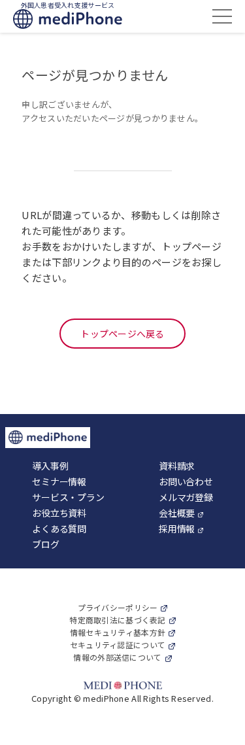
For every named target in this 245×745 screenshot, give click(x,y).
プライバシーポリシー (118, 607)
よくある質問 (59, 528)
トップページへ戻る (122, 333)
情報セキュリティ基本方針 (117, 632)
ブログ (45, 544)
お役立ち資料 (59, 512)
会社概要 (177, 512)
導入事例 (50, 465)
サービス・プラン (68, 497)
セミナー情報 (59, 481)
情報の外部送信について (117, 657)
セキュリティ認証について (117, 644)
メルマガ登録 (185, 497)
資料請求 (177, 465)
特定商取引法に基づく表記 (117, 619)
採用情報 (177, 528)
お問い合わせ (185, 481)
